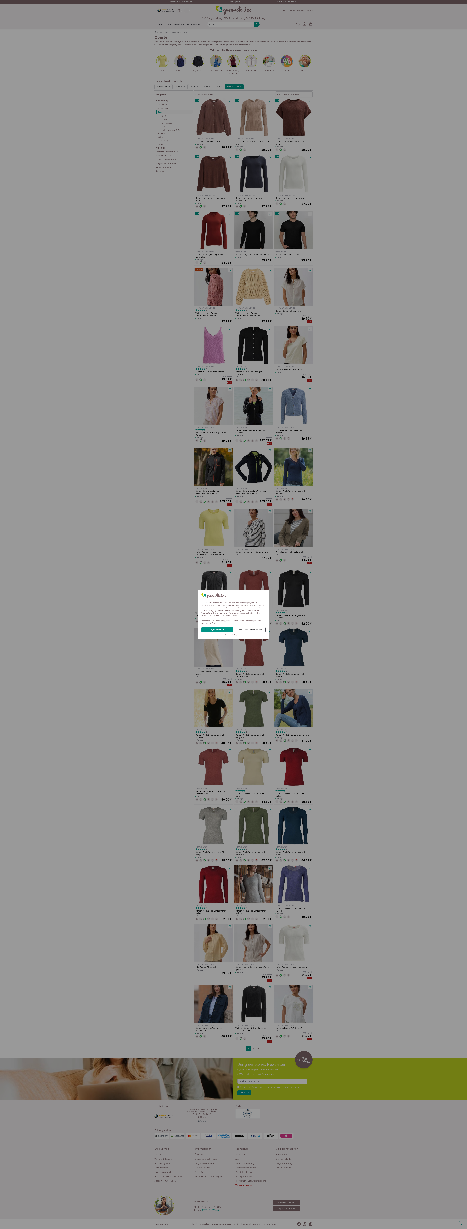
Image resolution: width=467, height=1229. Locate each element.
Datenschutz (229, 635)
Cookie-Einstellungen (247, 620)
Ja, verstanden (217, 629)
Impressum (238, 635)
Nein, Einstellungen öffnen (250, 629)
